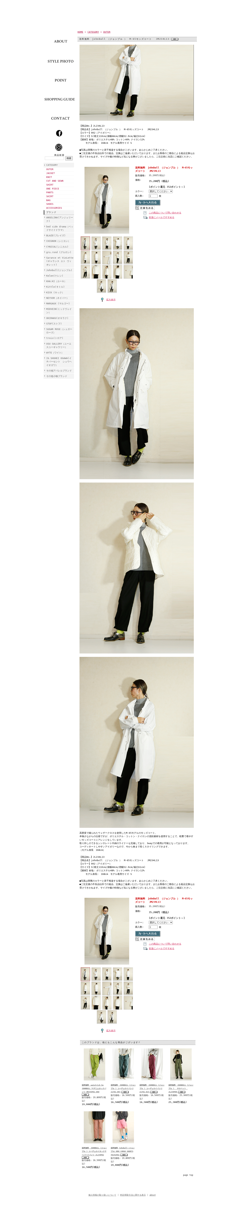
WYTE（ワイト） (55, 352)
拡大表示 (111, 299)
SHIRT (49, 184)
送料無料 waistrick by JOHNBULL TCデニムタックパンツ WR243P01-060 (94, 1088)
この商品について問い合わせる (165, 212)
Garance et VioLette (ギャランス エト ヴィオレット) (59, 261)
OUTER (49, 169)
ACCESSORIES (54, 208)
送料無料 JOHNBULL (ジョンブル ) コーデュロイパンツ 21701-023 (152, 1088)
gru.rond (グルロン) (58, 252)
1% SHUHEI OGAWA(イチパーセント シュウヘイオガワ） (59, 361)
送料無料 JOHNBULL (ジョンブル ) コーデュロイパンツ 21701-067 (123, 1088)
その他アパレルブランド (59, 370)
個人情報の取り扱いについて (102, 1195)
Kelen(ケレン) (54, 275)
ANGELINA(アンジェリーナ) (59, 219)
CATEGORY (52, 165)
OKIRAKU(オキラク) (57, 318)
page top (188, 1175)
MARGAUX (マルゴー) (58, 303)
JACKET (50, 173)
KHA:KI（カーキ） (56, 281)
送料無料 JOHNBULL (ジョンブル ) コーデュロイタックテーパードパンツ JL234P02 (94, 1151)
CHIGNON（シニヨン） (59, 241)
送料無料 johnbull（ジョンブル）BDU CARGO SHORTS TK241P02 (123, 1151)
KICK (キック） (55, 292)
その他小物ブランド (56, 376)
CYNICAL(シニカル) (57, 246)
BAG (48, 200)
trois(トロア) (54, 338)
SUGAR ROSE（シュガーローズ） (59, 331)
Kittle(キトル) (55, 286)
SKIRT (49, 196)
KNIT (49, 177)
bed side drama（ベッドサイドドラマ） (59, 228)
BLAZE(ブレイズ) (56, 235)
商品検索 (59, 155)
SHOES (49, 204)
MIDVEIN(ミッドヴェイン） (59, 311)
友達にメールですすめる (161, 217)
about (153, 1195)
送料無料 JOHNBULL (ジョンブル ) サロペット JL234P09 (180, 1088)
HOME (80, 32)
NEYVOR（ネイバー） (57, 298)
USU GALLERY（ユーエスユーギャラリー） (58, 345)
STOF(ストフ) (54, 323)
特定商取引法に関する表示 (133, 1195)
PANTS (49, 192)
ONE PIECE (52, 188)
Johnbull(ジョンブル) (59, 270)
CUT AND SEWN (54, 180)
